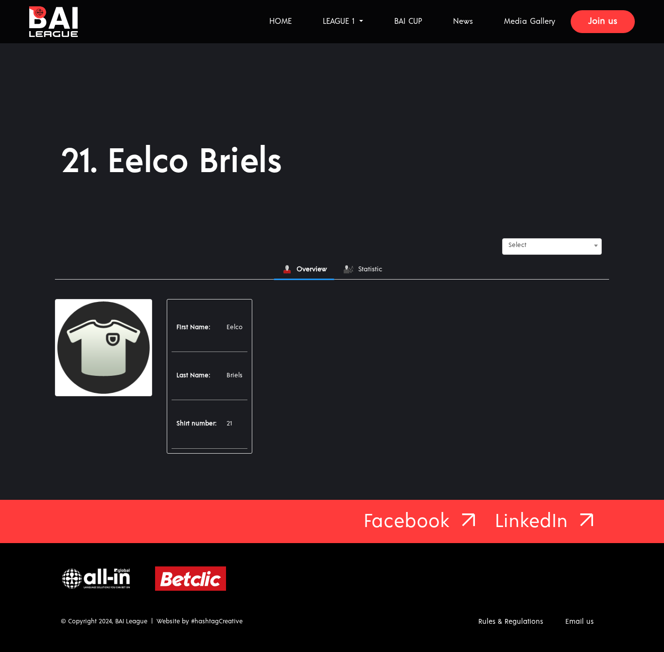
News (463, 21)
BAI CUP (408, 21)
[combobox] (552, 245)
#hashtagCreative (217, 621)
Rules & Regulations (510, 621)
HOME (280, 21)
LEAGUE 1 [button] (340, 21)
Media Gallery (529, 21)
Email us (579, 621)
